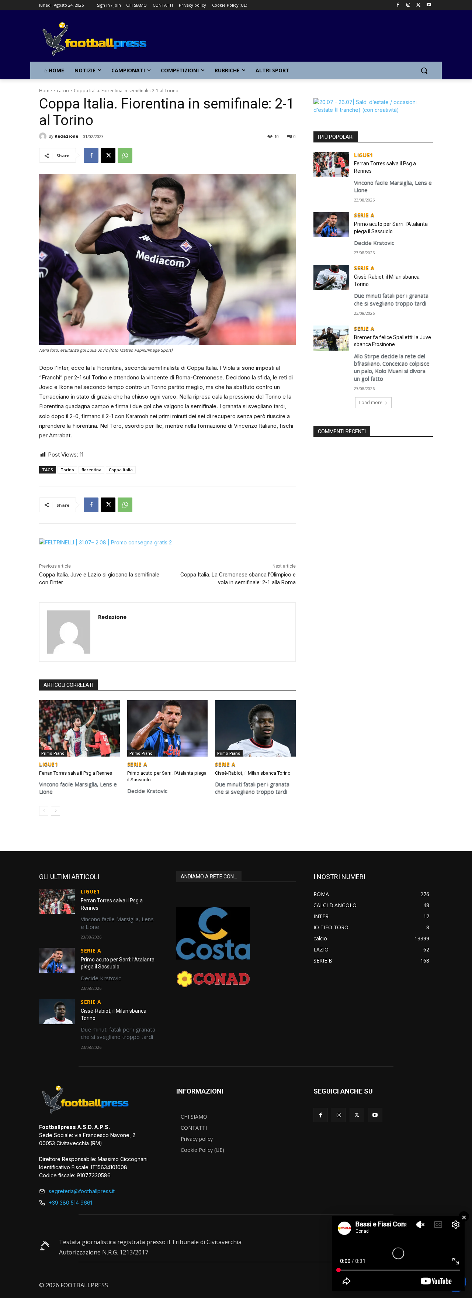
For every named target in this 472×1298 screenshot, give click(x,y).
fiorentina (91, 469)
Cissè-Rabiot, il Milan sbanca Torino (253, 773)
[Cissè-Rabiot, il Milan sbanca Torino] (255, 728)
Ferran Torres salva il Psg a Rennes (75, 773)
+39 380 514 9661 (70, 1202)
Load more (370, 402)
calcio (63, 90)
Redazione (66, 136)
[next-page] (55, 811)
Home (45, 90)
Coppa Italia (121, 469)
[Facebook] (398, 5)
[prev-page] (43, 811)
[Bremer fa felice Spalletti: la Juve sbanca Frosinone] (331, 338)
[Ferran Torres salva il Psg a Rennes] (79, 728)
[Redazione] (44, 136)
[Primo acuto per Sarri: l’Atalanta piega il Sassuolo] (167, 728)
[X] (418, 5)
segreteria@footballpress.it (82, 1191)
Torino (67, 469)
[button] (424, 70)
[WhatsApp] (125, 155)
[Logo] (98, 39)
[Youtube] (428, 5)
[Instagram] (408, 5)
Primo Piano (53, 753)
